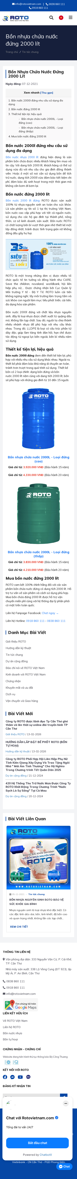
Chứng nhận (13, 681)
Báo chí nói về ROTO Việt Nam (25, 668)
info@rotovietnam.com (21, 994)
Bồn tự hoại (10, 1039)
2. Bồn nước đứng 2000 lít (24, 109)
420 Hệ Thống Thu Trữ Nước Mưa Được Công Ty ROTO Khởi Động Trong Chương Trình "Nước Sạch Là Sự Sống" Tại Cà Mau (38, 787)
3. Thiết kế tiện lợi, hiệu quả (25, 114)
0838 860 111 (56, 621)
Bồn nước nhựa (12, 1033)
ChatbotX (46, 1154)
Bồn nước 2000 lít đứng (23, 200)
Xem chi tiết (18, 926)
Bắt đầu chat (37, 1143)
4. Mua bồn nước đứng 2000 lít (27, 136)
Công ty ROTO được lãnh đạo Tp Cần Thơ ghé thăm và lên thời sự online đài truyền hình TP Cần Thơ (37, 725)
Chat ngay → (50, 613)
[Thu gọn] (46, 92)
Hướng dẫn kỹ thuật (18, 648)
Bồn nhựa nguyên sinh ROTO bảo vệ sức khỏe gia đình (36, 902)
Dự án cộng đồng (17, 661)
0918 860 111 (35, 621)
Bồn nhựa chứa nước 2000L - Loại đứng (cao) (41, 120)
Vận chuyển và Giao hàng (22, 701)
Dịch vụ (10, 694)
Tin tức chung (30, 52)
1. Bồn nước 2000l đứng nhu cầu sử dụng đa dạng (35, 102)
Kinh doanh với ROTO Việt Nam (26, 674)
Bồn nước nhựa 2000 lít (22, 157)
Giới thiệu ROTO (16, 641)
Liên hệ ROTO (12, 1027)
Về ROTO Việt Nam (15, 1021)
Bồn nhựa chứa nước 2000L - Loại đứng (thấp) (41, 129)
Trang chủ (12, 52)
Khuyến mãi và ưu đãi (19, 687)
